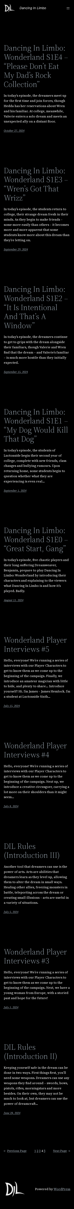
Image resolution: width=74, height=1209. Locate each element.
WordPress (62, 1189)
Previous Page (15, 1151)
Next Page (61, 1151)
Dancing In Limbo (33, 8)
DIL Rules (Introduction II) (30, 1052)
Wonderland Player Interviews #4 (35, 750)
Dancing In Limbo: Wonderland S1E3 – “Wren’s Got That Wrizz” (36, 184)
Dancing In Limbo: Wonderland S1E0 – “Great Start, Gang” (36, 539)
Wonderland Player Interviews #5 (35, 644)
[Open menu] (68, 8)
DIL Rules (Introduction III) (32, 851)
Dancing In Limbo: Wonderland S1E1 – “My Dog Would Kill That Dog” (36, 425)
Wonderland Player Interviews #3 (35, 956)
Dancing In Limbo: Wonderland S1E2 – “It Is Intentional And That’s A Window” (36, 307)
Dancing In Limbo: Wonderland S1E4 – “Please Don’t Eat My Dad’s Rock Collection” (36, 66)
